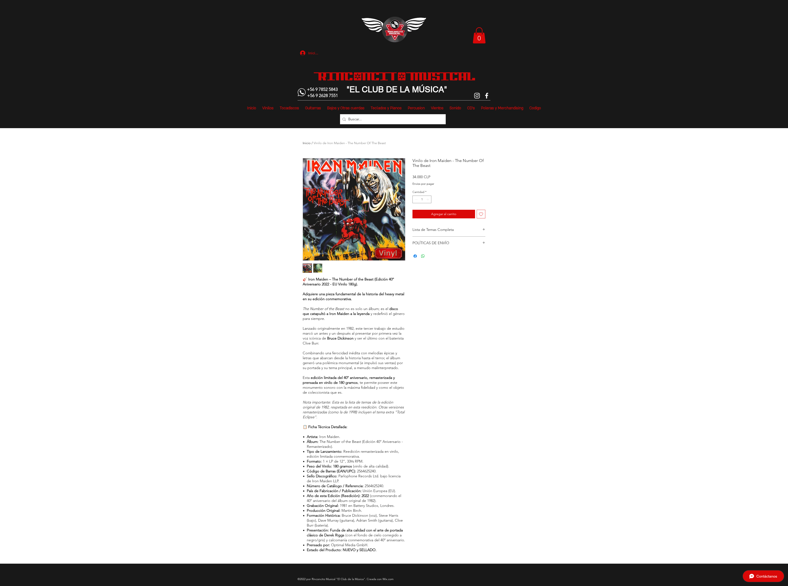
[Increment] (428, 199)
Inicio (307, 143)
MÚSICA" (428, 89)
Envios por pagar (423, 184)
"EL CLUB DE (372, 89)
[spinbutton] (422, 199)
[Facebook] (486, 95)
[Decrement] (415, 199)
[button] (479, 35)
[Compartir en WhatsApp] (422, 256)
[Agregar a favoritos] (481, 214)
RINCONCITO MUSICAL (397, 76)
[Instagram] (477, 95)
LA (403, 89)
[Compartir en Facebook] (415, 256)
